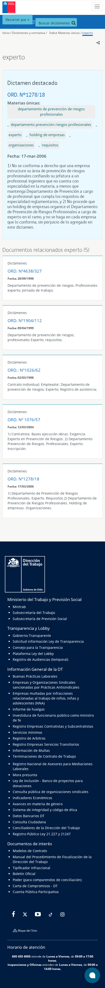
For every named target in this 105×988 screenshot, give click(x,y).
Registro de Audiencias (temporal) (40, 659)
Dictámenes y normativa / (29, 33)
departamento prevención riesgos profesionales (51, 124)
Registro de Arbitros (29, 738)
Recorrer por (16, 19)
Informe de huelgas (29, 709)
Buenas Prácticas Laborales (35, 676)
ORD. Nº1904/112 (25, 320)
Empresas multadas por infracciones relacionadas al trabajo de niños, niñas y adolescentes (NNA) (46, 698)
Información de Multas (31, 750)
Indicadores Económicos (32, 797)
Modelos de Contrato (30, 850)
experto (87, 33)
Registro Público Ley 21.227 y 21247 (42, 834)
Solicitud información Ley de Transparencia (48, 641)
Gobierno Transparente (32, 635)
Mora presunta (25, 775)
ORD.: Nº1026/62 (24, 370)
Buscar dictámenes (55, 23)
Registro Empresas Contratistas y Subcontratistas (53, 726)
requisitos (50, 145)
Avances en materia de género (38, 804)
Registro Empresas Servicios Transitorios (46, 744)
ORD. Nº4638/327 (25, 271)
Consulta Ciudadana (29, 822)
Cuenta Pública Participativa (36, 891)
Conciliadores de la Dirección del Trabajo (46, 827)
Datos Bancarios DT (28, 816)
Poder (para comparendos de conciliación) (47, 879)
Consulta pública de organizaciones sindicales (50, 791)
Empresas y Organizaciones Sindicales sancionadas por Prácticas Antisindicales (46, 685)
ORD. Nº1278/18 (26, 94)
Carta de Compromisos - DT (35, 886)
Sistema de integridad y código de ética (45, 809)
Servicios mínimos (27, 732)
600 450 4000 (21, 956)
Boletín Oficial (24, 873)
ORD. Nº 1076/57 (24, 419)
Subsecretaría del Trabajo (34, 612)
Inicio (6, 33)
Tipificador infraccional (31, 868)
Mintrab (19, 606)
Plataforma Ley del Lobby (33, 653)
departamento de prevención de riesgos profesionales (51, 111)
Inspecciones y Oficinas (25, 965)
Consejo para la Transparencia (38, 647)
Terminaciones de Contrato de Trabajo (44, 756)
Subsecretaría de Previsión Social (40, 618)
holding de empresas (47, 134)
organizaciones (21, 145)
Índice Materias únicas (64, 33)
